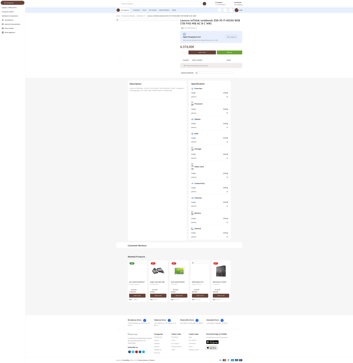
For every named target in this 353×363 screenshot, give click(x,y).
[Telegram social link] (241, 60)
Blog (190, 337)
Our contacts (175, 343)
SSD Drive (174, 284)
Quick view (144, 269)
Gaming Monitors (134, 284)
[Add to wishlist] (144, 273)
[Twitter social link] (235, 60)
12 (227, 97)
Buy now (229, 52)
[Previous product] (238, 16)
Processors (216, 284)
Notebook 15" (141, 16)
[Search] (204, 3)
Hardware (157, 343)
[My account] (219, 10)
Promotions (174, 337)
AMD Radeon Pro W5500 (197, 283)
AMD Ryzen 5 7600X (219, 282)
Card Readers (154, 284)
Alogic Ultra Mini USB (157, 282)
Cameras (156, 346)
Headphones (158, 350)
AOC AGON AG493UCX (136, 282)
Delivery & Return (176, 346)
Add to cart (202, 52)
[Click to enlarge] (120, 58)
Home (118, 16)
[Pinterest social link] (237, 60)
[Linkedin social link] (239, 60)
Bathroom (157, 353)
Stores (173, 340)
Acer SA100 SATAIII (178, 282)
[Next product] (241, 16)
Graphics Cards (196, 284)
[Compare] (144, 265)
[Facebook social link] (232, 60)
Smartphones (158, 337)
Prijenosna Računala (128, 16)
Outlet (173, 350)
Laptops (156, 340)
